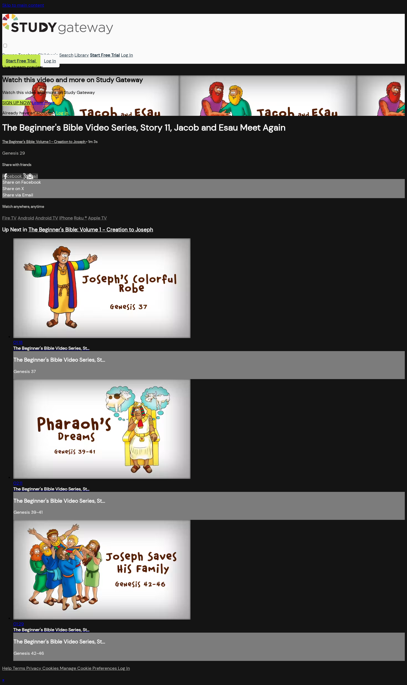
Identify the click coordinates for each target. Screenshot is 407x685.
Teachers (27, 55)
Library (81, 55)
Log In (127, 55)
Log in (62, 113)
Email (32, 176)
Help (7, 668)
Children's (48, 55)
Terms (19, 668)
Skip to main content (23, 5)
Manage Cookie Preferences (89, 668)
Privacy (34, 668)
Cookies (51, 668)
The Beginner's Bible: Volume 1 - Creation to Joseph (44, 141)
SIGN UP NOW (16, 103)
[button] (5, 45)
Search (66, 55)
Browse (9, 55)
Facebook (12, 176)
